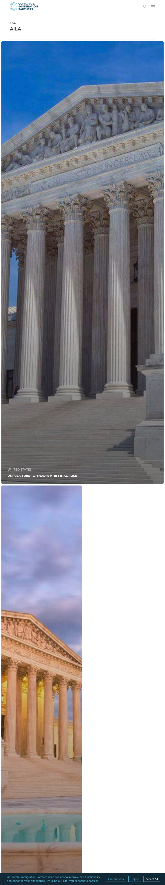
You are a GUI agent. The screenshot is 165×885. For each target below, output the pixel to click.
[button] (153, 6)
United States (19, 470)
